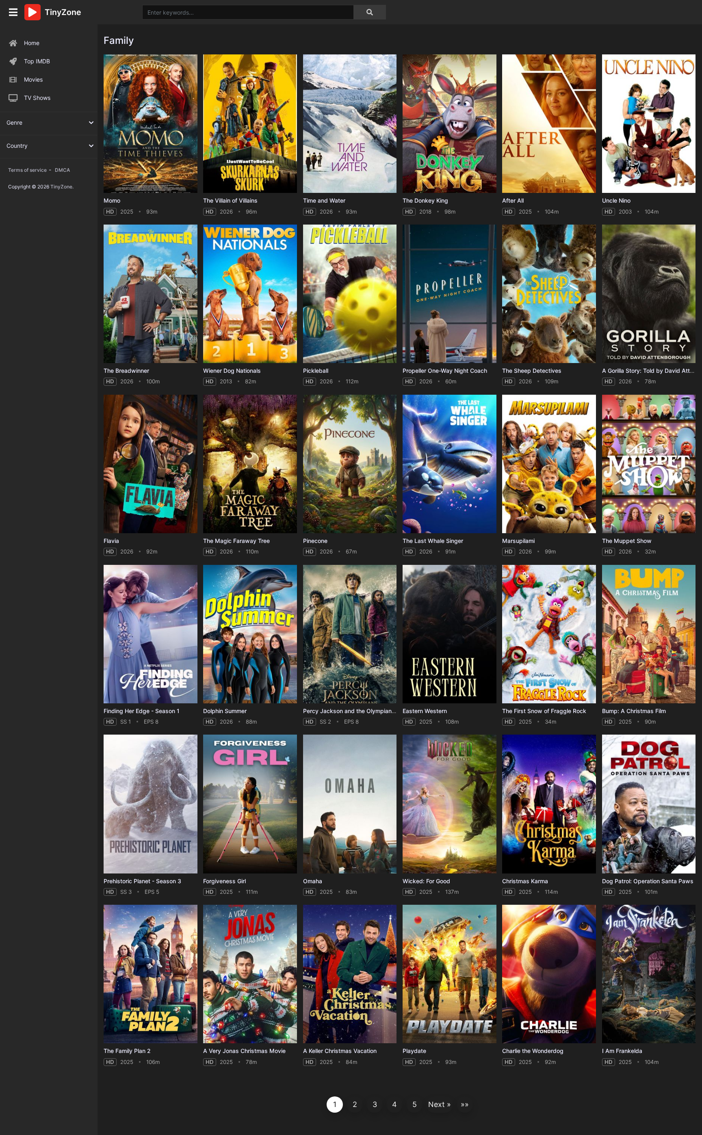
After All (513, 200)
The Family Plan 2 (127, 1050)
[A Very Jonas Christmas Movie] (250, 974)
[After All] (549, 123)
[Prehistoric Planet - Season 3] (150, 804)
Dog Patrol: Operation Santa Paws (647, 881)
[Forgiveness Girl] (250, 804)
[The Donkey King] (449, 123)
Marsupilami (518, 540)
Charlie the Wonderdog (532, 1050)
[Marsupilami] (549, 464)
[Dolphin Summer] (250, 634)
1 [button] (334, 1104)
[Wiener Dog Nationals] (250, 294)
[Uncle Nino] (649, 123)
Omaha (312, 881)
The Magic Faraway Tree (236, 540)
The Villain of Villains (230, 200)
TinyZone (61, 187)
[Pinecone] (350, 464)
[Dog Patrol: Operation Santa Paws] (649, 804)
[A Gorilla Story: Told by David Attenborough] (649, 294)
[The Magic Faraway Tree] (250, 464)
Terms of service (27, 170)
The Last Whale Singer (433, 540)
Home (31, 42)
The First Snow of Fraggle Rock (544, 710)
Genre (14, 122)
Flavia (111, 540)
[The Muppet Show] (649, 464)
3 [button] (375, 1104)
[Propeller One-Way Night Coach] (449, 294)
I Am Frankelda (622, 1050)
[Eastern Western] (449, 634)
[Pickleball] (350, 294)
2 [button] (355, 1104)
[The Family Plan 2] (150, 974)
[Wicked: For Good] (449, 804)
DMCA (62, 170)
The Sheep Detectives (531, 370)
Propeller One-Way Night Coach (445, 370)
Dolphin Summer (225, 710)
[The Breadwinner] (150, 294)
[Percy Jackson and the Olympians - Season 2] (350, 634)
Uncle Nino (616, 200)
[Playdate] (449, 974)
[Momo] (150, 123)
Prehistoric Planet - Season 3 (142, 881)
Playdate (414, 1050)
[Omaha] (350, 804)
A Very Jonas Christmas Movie (244, 1050)
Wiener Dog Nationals (232, 370)
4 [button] (394, 1104)
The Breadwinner (126, 370)
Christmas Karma (525, 881)
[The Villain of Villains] (250, 123)
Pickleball (315, 370)
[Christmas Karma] (549, 804)
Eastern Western (425, 710)
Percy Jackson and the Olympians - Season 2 (364, 710)
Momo (112, 200)
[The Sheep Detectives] (549, 294)
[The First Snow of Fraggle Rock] (549, 634)
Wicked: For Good (426, 881)
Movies (33, 79)
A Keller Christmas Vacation (340, 1050)
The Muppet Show (627, 540)
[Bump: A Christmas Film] (649, 634)
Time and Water (324, 200)
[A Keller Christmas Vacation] (350, 974)
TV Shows (37, 97)
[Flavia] (150, 464)
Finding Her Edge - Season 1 (142, 710)
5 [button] (414, 1104)
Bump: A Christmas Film (634, 710)
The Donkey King (425, 200)
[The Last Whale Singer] (449, 464)
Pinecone (315, 540)
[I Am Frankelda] (649, 974)
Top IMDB (37, 61)
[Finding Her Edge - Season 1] (150, 634)
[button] (439, 1104)
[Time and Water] (350, 123)
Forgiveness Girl (224, 881)
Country (17, 145)
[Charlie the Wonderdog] (549, 974)
